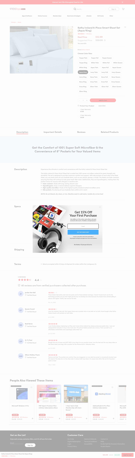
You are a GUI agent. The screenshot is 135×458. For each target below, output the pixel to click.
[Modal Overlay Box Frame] (67, 229)
